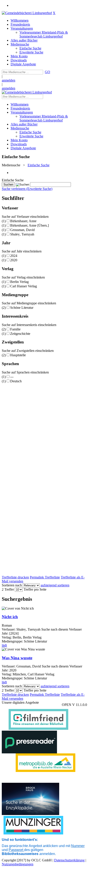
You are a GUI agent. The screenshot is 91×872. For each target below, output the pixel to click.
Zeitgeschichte (20, 334)
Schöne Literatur (21, 307)
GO (47, 72)
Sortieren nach (12, 585)
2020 (13, 260)
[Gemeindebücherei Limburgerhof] (27, 13)
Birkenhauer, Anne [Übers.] (29, 225)
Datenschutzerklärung (69, 860)
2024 (13, 256)
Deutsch (16, 381)
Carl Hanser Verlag (23, 286)
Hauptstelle (18, 355)
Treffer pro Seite (35, 589)
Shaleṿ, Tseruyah (22, 234)
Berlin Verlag (19, 282)
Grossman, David (22, 230)
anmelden (8, 80)
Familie (15, 329)
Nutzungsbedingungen (17, 864)
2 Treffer (8, 589)
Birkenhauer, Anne (23, 221)
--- (11, 377)
